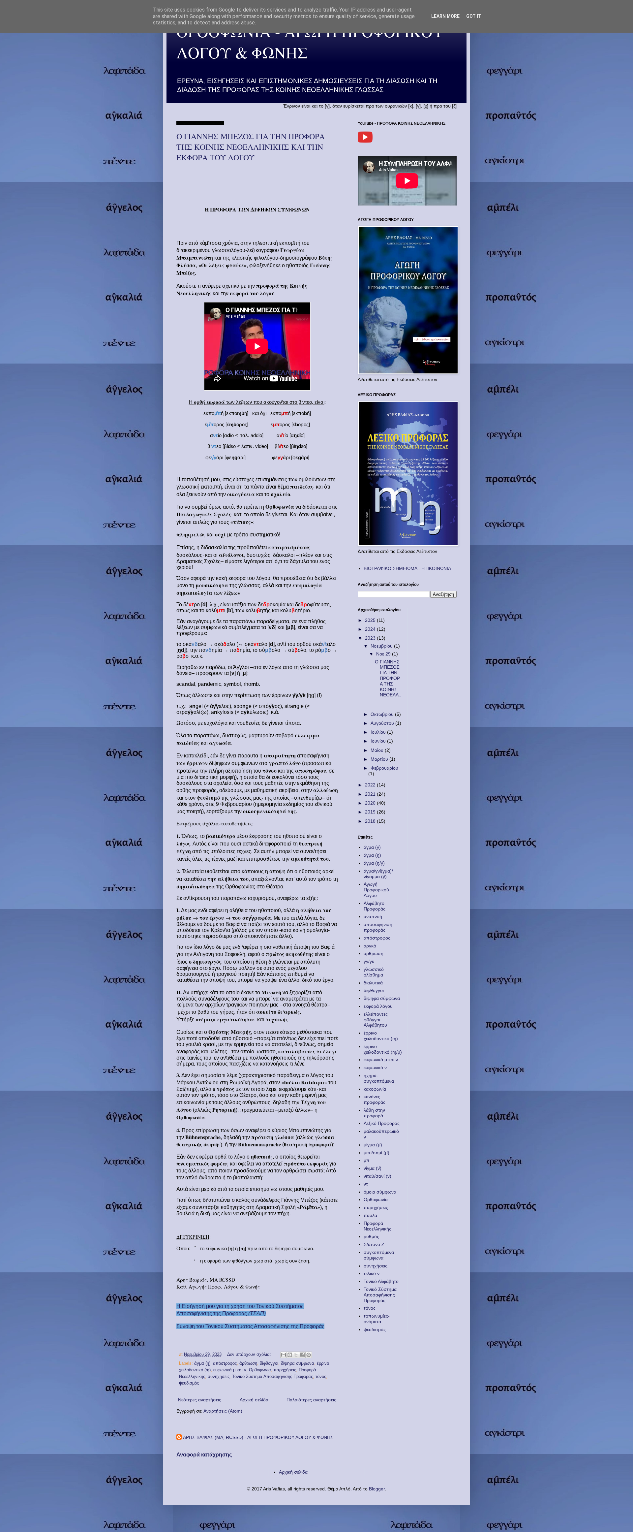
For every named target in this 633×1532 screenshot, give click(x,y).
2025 (371, 620)
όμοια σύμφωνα (380, 1192)
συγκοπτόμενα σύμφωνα (379, 1255)
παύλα (370, 1215)
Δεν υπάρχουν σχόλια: (249, 1354)
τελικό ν (371, 1273)
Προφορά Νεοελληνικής (377, 1226)
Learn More (445, 16)
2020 (371, 803)
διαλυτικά (373, 982)
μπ (367, 1160)
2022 (371, 784)
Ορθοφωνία (260, 1370)
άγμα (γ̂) (372, 847)
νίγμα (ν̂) (372, 1168)
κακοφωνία (375, 1089)
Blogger (377, 1488)
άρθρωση (248, 1363)
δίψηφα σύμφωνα (297, 1363)
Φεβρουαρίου (384, 768)
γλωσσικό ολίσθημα (374, 972)
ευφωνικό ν (375, 1067)
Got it (473, 16)
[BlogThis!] (289, 1355)
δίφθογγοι (269, 1363)
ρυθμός (371, 1236)
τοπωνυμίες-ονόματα (377, 1318)
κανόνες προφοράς (374, 1099)
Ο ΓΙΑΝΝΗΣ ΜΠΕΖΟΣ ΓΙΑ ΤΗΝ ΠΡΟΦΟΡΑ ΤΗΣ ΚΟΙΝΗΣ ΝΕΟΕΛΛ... (388, 681)
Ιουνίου (379, 741)
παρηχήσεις (285, 1370)
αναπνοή (373, 916)
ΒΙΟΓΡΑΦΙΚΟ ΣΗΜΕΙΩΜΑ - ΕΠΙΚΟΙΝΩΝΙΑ (407, 568)
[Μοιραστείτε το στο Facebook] (302, 1355)
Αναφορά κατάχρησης (204, 1454)
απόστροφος (225, 1363)
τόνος (321, 1376)
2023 (371, 638)
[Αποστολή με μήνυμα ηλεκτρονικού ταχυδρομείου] (283, 1355)
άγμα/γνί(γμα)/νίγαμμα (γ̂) (378, 873)
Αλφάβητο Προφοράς (374, 906)
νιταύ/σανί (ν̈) (377, 1176)
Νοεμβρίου (382, 646)
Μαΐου (378, 750)
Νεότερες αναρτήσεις (199, 1399)
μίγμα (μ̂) (373, 1144)
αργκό (370, 945)
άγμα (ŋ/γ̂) (374, 863)
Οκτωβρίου (383, 714)
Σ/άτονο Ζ (374, 1244)
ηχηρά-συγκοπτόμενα (379, 1078)
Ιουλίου (379, 732)
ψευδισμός (189, 1383)
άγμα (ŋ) (202, 1363)
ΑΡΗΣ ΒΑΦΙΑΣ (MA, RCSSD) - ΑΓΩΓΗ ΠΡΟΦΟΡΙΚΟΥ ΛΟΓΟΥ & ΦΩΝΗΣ (258, 1437)
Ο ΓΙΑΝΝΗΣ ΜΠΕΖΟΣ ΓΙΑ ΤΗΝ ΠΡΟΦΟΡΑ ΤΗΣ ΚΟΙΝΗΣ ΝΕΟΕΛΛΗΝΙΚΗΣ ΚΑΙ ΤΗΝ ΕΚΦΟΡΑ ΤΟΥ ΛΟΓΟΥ (250, 147)
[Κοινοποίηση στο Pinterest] (308, 1355)
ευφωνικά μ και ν (229, 1370)
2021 (371, 794)
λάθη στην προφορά (374, 1112)
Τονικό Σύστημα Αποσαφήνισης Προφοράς (272, 1376)
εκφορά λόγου (378, 1006)
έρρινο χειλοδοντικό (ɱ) (381, 1035)
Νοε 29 (384, 653)
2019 (371, 811)
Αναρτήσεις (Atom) (222, 1411)
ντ (366, 1184)
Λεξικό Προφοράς (382, 1123)
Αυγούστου (383, 723)
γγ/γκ (369, 961)
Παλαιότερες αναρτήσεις (311, 1399)
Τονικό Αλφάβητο (381, 1281)
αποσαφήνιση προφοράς (378, 927)
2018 (371, 821)
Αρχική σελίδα (254, 1399)
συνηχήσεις (218, 1376)
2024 (371, 629)
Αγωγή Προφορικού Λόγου (376, 889)
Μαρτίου (380, 759)
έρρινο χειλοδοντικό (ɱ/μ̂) (383, 1049)
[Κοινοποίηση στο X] (296, 1355)
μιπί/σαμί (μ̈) (376, 1152)
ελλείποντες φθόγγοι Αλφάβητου (376, 1019)
